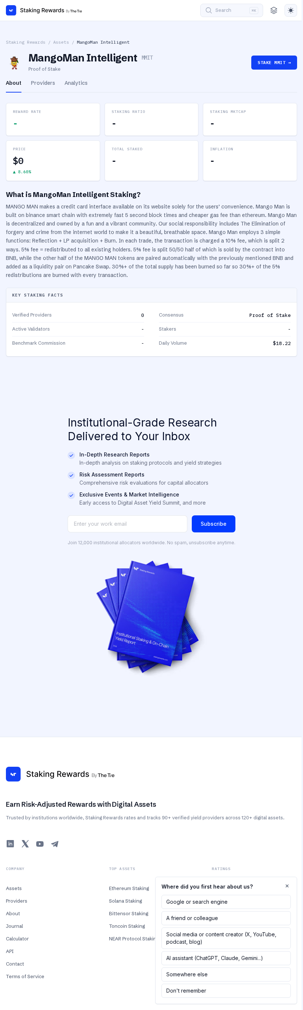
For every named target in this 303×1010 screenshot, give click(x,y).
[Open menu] (274, 10)
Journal (14, 926)
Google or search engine (197, 902)
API (10, 951)
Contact (15, 964)
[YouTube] (39, 843)
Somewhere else (187, 974)
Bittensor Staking (128, 913)
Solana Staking (125, 901)
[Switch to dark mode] (291, 10)
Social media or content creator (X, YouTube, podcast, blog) (221, 938)
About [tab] (13, 83)
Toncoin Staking (127, 926)
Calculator (17, 939)
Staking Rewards (25, 42)
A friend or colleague (192, 918)
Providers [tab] (43, 83)
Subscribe (214, 524)
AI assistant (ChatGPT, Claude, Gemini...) (214, 958)
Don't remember (186, 990)
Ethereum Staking (129, 888)
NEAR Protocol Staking (134, 939)
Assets (61, 42)
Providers (16, 901)
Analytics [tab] (76, 83)
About (13, 913)
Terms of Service (25, 976)
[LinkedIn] (10, 843)
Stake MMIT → (274, 62)
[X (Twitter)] (25, 843)
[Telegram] (54, 843)
